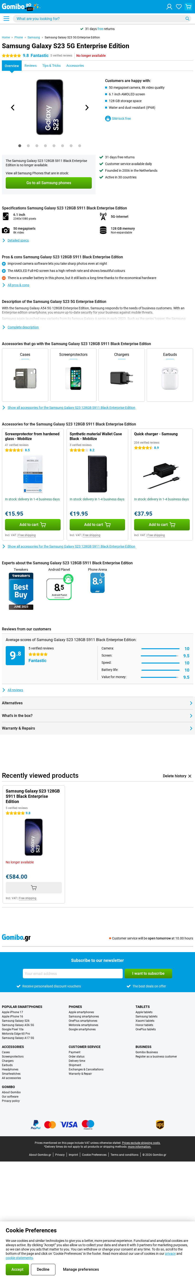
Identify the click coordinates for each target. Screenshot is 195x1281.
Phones (75, 1007)
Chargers (8, 1061)
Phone (19, 37)
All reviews (15, 690)
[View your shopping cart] (188, 6)
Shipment (75, 1065)
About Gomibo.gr (40, 1155)
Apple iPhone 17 (12, 1012)
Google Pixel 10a (13, 1029)
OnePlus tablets (146, 1029)
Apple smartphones (81, 1012)
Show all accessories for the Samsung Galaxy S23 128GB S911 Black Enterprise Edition (71, 408)
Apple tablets (144, 1012)
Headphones (10, 1069)
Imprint (73, 1155)
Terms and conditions (124, 1155)
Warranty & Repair (80, 1073)
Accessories (13, 1047)
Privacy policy (11, 1101)
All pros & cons (18, 285)
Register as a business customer (156, 1056)
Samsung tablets (146, 1016)
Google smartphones (82, 1029)
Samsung (34, 37)
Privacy (60, 1155)
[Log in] (169, 6)
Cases (6, 1052)
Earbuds (7, 1065)
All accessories (11, 1078)
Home (6, 37)
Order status (76, 1056)
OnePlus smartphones (83, 1020)
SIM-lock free (121, 118)
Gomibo (8, 1087)
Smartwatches (11, 1073)
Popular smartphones (22, 1007)
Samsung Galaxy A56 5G (18, 1025)
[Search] (187, 18)
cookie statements (19, 1258)
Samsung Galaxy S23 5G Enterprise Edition (72, 37)
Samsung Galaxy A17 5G (18, 1038)
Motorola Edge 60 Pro (16, 1033)
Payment (74, 1052)
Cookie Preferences (94, 1155)
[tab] (19, 145)
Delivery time (77, 1061)
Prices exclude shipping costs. (141, 1143)
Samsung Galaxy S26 (15, 1020)
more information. (139, 1146)
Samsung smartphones (84, 1016)
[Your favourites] (179, 6)
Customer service (85, 1047)
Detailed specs (18, 240)
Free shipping (27, 535)
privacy (170, 1253)
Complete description (23, 327)
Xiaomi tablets (145, 1020)
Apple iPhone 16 (12, 1016)
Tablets (143, 1007)
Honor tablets (144, 1025)
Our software (10, 1096)
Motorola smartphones (83, 1025)
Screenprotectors (13, 1056)
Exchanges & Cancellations (86, 1069)
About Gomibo (11, 1092)
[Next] (86, 107)
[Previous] (13, 107)
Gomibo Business (147, 1052)
